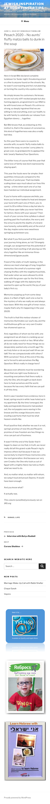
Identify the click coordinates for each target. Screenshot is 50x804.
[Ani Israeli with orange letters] (25, 780)
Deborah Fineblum (31, 31)
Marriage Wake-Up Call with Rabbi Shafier (23, 583)
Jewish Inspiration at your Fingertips (24, 6)
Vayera (7, 594)
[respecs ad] (25, 714)
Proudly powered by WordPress (17, 797)
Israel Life (14, 517)
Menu (26, 21)
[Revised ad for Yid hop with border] (25, 651)
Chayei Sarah (10, 588)
